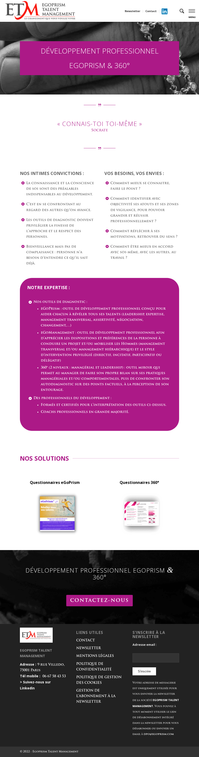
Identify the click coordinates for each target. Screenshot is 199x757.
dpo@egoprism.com (159, 734)
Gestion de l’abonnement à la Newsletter (96, 696)
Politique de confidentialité (94, 666)
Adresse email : (145, 644)
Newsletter (132, 11)
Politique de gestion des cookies (99, 680)
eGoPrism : (51, 309)
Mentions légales (95, 656)
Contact (151, 11)
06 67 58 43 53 (54, 676)
